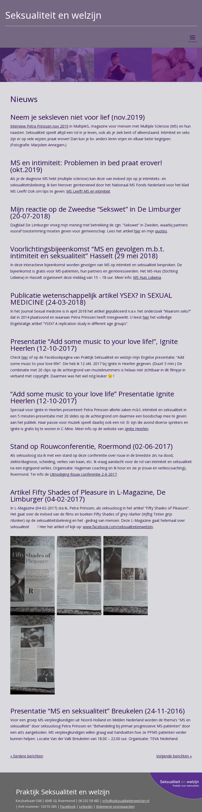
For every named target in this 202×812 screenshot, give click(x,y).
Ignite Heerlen (136, 428)
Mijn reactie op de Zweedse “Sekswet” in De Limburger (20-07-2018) (95, 212)
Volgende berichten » (174, 755)
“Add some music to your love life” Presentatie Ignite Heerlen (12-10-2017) (92, 397)
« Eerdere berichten (26, 755)
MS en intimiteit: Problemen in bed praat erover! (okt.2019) (86, 166)
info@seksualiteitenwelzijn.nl (126, 800)
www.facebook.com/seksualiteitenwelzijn (118, 526)
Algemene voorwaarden (115, 806)
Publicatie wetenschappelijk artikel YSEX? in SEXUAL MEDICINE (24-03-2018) (91, 298)
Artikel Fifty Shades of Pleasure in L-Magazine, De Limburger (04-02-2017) (87, 495)
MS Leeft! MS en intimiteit (88, 191)
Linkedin (86, 806)
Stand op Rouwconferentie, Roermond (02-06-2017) (91, 446)
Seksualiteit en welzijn (53, 15)
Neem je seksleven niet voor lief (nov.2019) (77, 117)
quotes (161, 231)
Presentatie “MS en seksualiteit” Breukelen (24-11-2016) (97, 711)
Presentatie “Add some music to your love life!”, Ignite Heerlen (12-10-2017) (94, 345)
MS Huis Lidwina (147, 277)
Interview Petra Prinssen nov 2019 (39, 126)
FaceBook (68, 806)
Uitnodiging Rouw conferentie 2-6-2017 (83, 474)
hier (137, 231)
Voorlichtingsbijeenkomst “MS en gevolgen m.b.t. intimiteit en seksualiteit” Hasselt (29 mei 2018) (87, 252)
